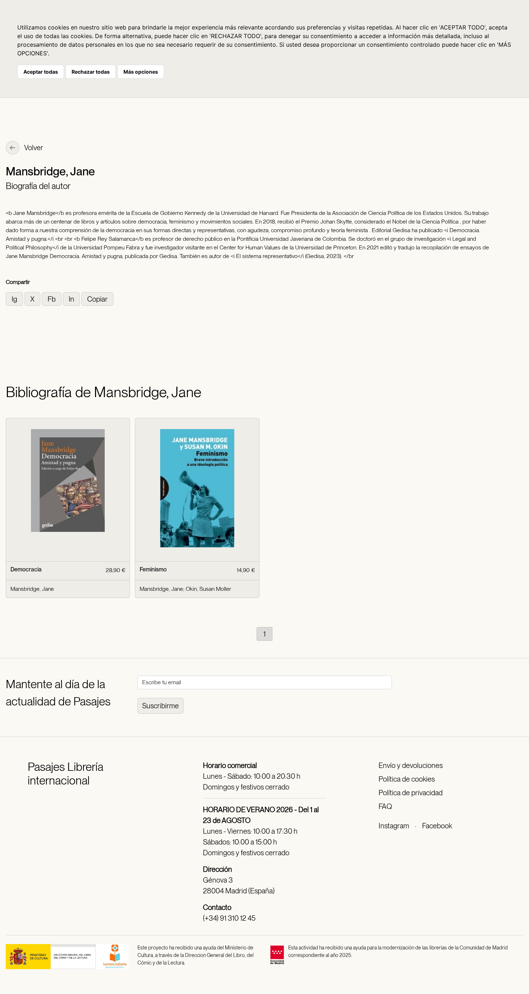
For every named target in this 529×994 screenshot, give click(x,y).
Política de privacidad (411, 792)
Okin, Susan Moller (208, 588)
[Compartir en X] (33, 298)
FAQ (385, 806)
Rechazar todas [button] (91, 72)
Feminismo (153, 569)
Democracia (26, 569)
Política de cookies (407, 779)
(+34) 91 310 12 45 (229, 918)
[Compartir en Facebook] (52, 298)
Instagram (394, 826)
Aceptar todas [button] (40, 72)
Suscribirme (160, 705)
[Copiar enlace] (97, 298)
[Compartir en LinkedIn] (72, 298)
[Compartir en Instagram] (15, 298)
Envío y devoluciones (411, 765)
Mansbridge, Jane (32, 588)
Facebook (437, 826)
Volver (33, 147)
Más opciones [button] (140, 72)
